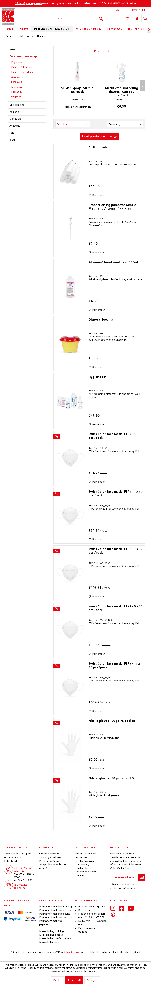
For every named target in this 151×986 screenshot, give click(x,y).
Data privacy (82, 864)
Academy (14, 126)
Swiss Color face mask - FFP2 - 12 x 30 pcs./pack (114, 665)
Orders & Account (49, 853)
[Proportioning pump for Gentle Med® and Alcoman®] (70, 229)
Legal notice (82, 868)
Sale (11, 133)
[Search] (101, 18)
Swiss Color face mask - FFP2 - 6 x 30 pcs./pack (116, 608)
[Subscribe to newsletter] (141, 877)
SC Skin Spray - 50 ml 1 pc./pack (77, 90)
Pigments (16, 62)
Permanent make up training (55, 906)
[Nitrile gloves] (70, 745)
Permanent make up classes (55, 910)
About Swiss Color (85, 853)
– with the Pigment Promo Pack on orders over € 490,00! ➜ (75, 3)
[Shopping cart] (145, 18)
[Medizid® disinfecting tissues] (121, 72)
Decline (57, 980)
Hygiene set (98, 377)
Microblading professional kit (56, 938)
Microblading (16, 105)
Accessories (18, 77)
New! (12, 49)
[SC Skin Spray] (77, 72)
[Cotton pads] (70, 171)
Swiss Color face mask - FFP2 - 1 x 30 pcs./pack (116, 493)
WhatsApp (20, 871)
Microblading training (51, 931)
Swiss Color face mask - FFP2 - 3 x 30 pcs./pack (116, 551)
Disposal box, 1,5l (101, 319)
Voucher (16, 97)
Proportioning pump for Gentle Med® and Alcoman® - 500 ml (112, 207)
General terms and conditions (85, 873)
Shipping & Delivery (50, 857)
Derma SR (15, 119)
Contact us (81, 857)
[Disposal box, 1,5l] (70, 343)
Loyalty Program (84, 861)
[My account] (136, 18)
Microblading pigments (52, 942)
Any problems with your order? (53, 866)
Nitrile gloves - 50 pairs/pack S (111, 778)
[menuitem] (80, 18)
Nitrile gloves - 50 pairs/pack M (112, 721)
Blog (12, 139)
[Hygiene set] (70, 401)
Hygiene (16, 82)
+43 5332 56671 (23, 868)
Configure (92, 980)
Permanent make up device (54, 914)
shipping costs (73, 952)
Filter (64, 124)
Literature (17, 92)
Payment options (49, 861)
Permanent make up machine (56, 917)
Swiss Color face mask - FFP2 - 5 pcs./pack (112, 436)
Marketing (17, 87)
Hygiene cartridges (22, 72)
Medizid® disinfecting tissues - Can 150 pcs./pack (121, 92)
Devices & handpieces (23, 67)
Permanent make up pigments (50, 923)
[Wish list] (127, 18)
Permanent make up (23, 56)
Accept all (74, 980)
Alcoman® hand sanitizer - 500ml (113, 262)
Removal (14, 112)
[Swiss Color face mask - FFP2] (70, 458)
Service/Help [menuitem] (138, 10)
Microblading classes (51, 935)
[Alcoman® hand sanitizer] (70, 286)
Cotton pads (98, 147)
